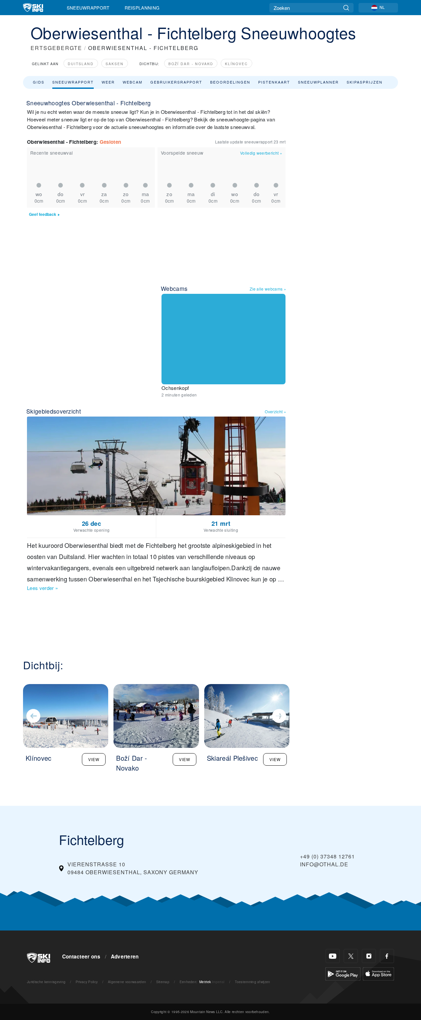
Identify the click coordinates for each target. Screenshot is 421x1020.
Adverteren (125, 956)
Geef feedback (42, 214)
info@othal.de (324, 864)
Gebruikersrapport (176, 82)
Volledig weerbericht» (261, 153)
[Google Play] (342, 973)
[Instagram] (369, 956)
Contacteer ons (81, 956)
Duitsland (81, 63)
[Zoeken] (346, 8)
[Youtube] (333, 956)
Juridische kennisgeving (46, 981)
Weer (108, 82)
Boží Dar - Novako (190, 63)
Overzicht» (275, 411)
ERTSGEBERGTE (56, 48)
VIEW (93, 759)
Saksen (115, 63)
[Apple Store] (378, 973)
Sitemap (162, 981)
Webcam (132, 82)
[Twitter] (351, 956)
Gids (38, 82)
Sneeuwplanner (318, 82)
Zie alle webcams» (268, 289)
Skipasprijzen (365, 82)
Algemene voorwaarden (127, 981)
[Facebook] (387, 956)
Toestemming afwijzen (252, 981)
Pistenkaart (274, 82)
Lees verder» (42, 587)
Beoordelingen (230, 82)
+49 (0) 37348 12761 (327, 856)
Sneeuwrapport (88, 7)
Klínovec (236, 63)
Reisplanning (142, 7)
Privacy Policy (87, 981)
